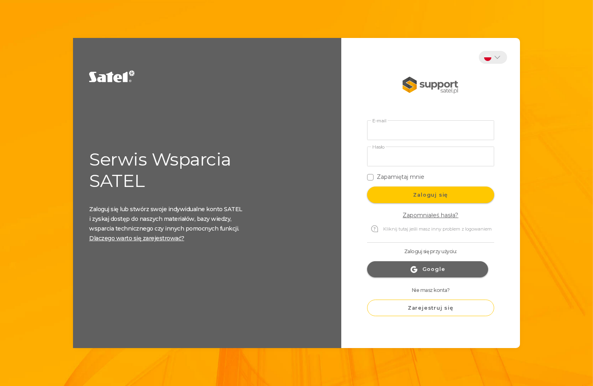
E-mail (379, 121)
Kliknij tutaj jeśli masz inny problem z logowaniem (437, 229)
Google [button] (433, 269)
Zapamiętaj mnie (400, 176)
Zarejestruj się (430, 308)
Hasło (378, 147)
